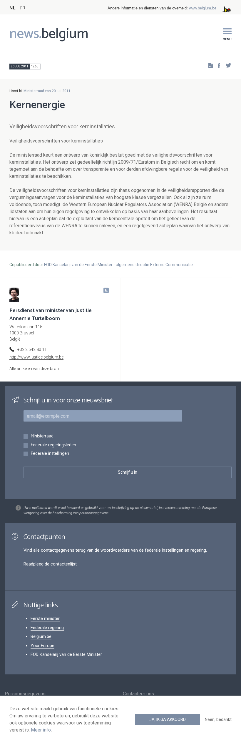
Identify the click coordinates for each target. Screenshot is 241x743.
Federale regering (47, 627)
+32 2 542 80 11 (32, 349)
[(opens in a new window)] (217, 65)
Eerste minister (45, 618)
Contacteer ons (138, 693)
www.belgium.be (202, 8)
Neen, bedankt (218, 719)
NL (12, 8)
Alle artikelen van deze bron (34, 368)
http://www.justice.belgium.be (36, 357)
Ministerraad (42, 436)
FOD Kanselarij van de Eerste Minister (66, 654)
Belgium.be (41, 636)
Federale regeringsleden (53, 445)
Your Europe (42, 645)
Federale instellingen (50, 453)
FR (22, 8)
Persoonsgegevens (25, 693)
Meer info (41, 730)
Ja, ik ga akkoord (167, 719)
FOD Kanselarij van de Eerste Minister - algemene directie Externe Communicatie (118, 264)
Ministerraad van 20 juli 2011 (47, 91)
